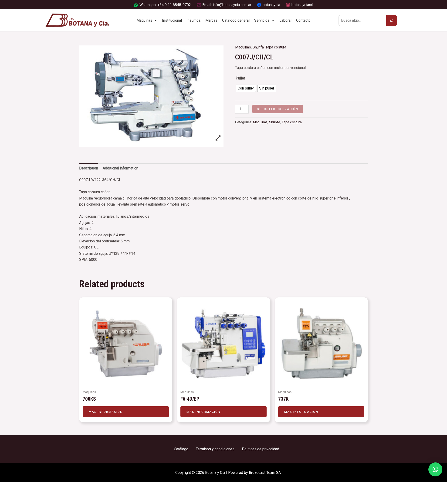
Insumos (193, 20)
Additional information (120, 168)
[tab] (88, 168)
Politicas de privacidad (260, 449)
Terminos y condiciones (215, 449)
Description (88, 168)
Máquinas (144, 20)
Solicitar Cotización (277, 109)
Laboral (285, 20)
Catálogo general (236, 20)
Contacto (303, 20)
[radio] (246, 88)
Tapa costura (275, 47)
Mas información (106, 411)
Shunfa (258, 47)
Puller (240, 78)
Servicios (262, 20)
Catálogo (181, 449)
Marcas (211, 20)
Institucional (172, 20)
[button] (435, 469)
